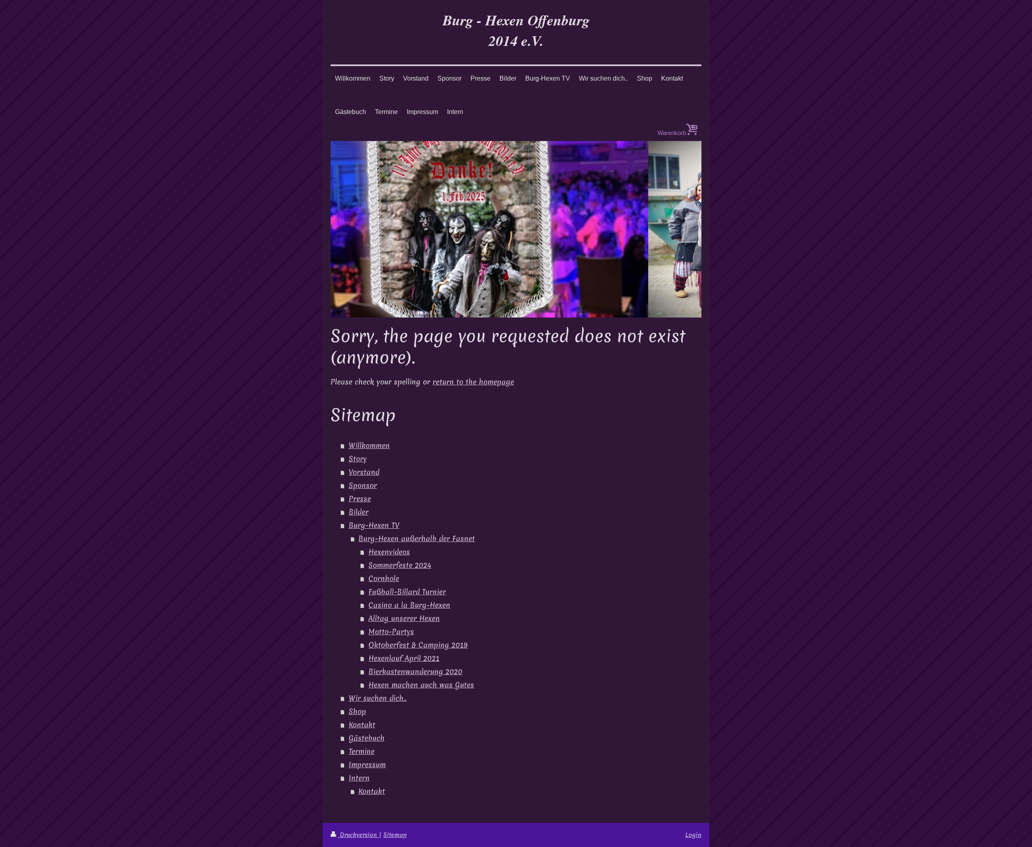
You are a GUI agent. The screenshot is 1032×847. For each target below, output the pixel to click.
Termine (362, 751)
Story (358, 459)
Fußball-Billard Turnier (407, 592)
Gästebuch (367, 738)
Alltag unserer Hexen (404, 618)
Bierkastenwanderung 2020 (415, 672)
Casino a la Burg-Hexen (409, 605)
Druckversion (358, 834)
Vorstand (364, 472)
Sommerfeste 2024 (399, 565)
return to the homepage (473, 382)
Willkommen (369, 445)
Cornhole (383, 578)
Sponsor (363, 485)
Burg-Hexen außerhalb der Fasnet (416, 539)
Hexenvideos (389, 552)
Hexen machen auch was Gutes (421, 685)
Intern (359, 778)
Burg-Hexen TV (374, 525)
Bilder (358, 512)
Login (693, 834)
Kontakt (362, 725)
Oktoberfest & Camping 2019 (418, 645)
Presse (360, 499)
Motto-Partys (391, 632)
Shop (357, 711)
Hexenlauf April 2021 (403, 658)
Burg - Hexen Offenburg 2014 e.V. (516, 30)
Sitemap (395, 834)
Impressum (367, 765)
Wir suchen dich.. (378, 698)
